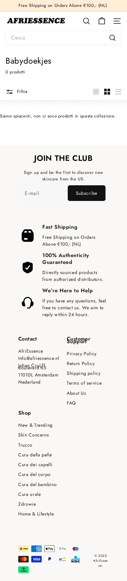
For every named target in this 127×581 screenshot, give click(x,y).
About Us (76, 393)
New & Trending (35, 425)
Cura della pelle (35, 455)
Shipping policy (84, 373)
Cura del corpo (34, 474)
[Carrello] (101, 21)
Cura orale (29, 494)
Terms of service (84, 383)
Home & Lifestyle (36, 514)
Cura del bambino (37, 484)
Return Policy (80, 363)
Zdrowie (27, 504)
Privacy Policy (82, 354)
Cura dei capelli (35, 465)
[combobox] (63, 38)
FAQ (71, 403)
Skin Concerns (33, 435)
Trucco (25, 445)
